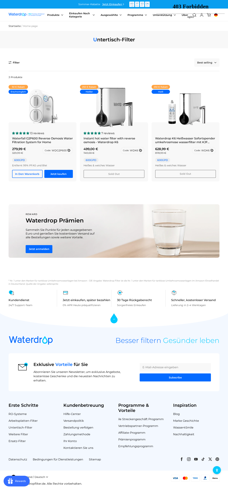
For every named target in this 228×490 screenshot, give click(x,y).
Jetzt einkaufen (112, 4)
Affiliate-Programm (131, 432)
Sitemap (95, 459)
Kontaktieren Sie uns (78, 448)
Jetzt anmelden (39, 249)
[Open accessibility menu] (217, 470)
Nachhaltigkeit (183, 434)
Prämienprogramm (132, 439)
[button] (14, 62)
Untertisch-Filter (20, 427)
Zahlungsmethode (76, 434)
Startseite (15, 26)
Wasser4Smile (183, 427)
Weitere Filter (18, 434)
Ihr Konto (70, 441)
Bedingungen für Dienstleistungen (58, 459)
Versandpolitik (73, 420)
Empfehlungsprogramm (135, 446)
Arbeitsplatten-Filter (23, 420)
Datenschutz (18, 459)
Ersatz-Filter (17, 441)
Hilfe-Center (72, 414)
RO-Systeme (18, 414)
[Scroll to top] (114, 318)
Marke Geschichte (186, 420)
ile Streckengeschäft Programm (141, 419)
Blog (176, 414)
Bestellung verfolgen (78, 427)
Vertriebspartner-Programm (138, 426)
